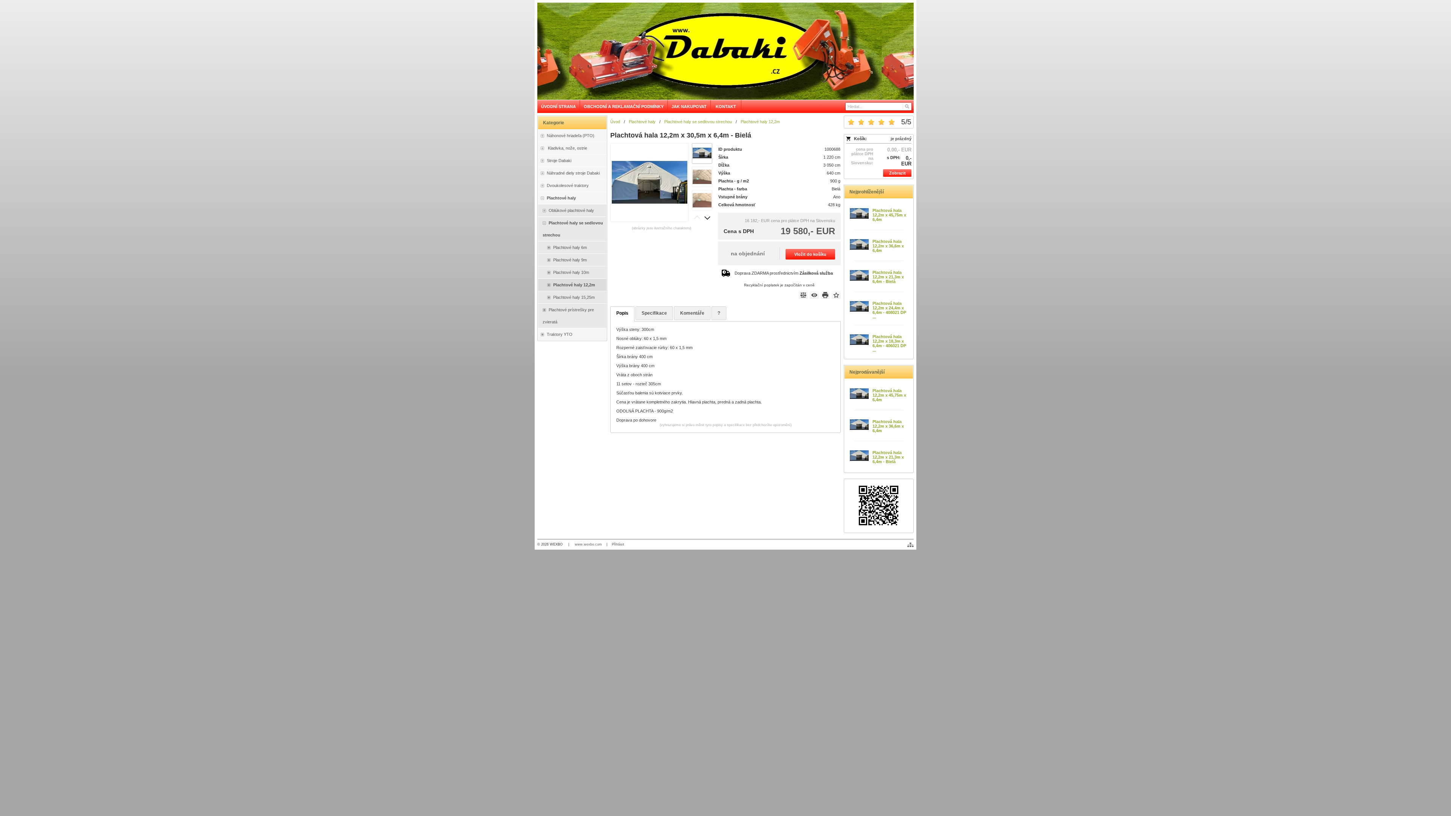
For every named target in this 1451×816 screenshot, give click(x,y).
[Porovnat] (803, 295)
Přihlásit (618, 544)
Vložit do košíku (810, 254)
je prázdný (901, 138)
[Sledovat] (814, 295)
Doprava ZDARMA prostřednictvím (784, 273)
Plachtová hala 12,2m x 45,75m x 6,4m (889, 215)
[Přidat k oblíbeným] (836, 295)
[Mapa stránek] (910, 544)
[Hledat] (906, 106)
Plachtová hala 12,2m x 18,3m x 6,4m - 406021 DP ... (889, 343)
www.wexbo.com (588, 544)
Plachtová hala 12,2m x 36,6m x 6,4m (888, 246)
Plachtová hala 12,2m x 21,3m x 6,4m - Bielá (888, 277)
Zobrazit (897, 173)
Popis (622, 313)
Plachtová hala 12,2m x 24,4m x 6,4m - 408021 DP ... (889, 310)
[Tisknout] (825, 295)
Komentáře (692, 313)
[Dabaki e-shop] (725, 51)
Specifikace (654, 313)
